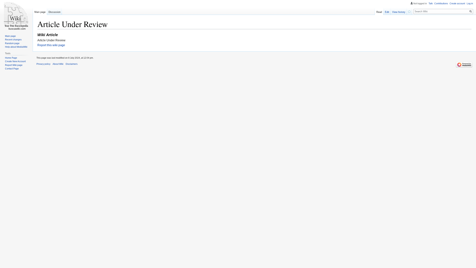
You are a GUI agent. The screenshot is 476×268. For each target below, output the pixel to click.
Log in (470, 3)
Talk (431, 3)
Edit (387, 12)
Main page (40, 12)
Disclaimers (72, 64)
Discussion (54, 12)
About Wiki (58, 64)
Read (379, 12)
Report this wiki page (51, 45)
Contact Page (12, 68)
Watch (409, 11)
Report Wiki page (13, 65)
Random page (12, 43)
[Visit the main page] (16, 15)
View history (398, 12)
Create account (457, 3)
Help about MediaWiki (16, 47)
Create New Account (15, 61)
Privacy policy (43, 64)
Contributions (441, 3)
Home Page (11, 58)
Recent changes (13, 39)
